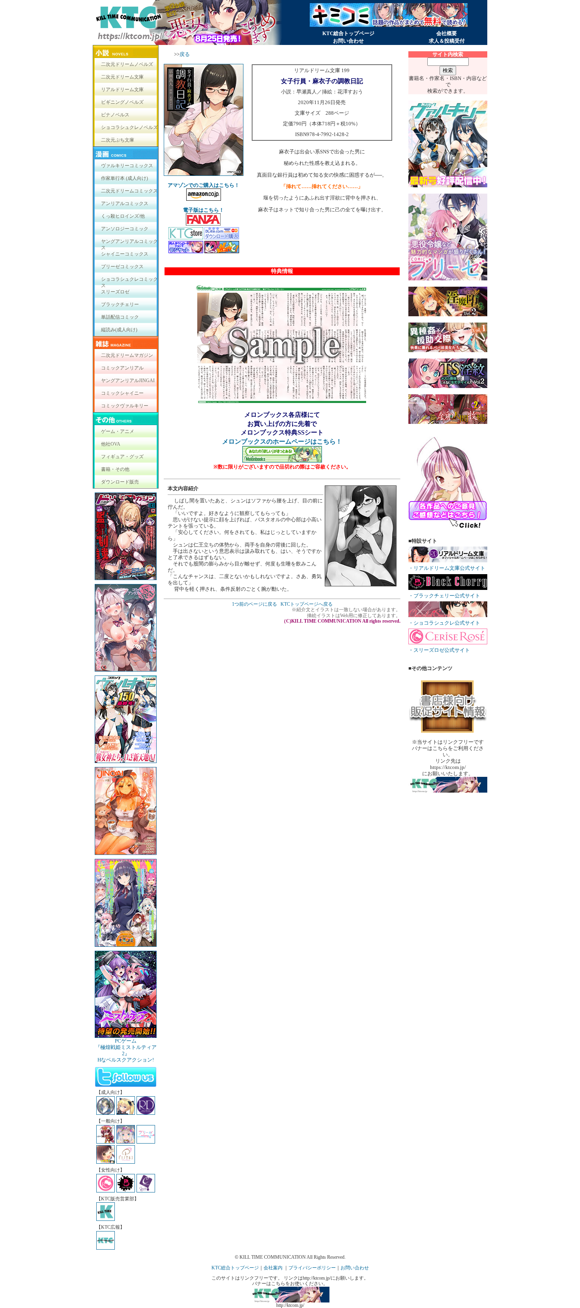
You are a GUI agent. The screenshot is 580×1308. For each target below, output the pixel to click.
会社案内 (273, 1268)
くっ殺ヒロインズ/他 (123, 216)
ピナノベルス (115, 115)
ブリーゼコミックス (122, 266)
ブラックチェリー (120, 304)
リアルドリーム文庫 (122, 89)
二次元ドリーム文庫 (122, 77)
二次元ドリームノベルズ (127, 64)
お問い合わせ (348, 41)
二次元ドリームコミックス (129, 191)
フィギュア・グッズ (122, 456)
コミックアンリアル (122, 368)
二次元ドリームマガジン (127, 355)
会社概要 (446, 33)
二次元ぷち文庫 (117, 140)
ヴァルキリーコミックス (127, 165)
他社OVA (110, 444)
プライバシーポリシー (312, 1268)
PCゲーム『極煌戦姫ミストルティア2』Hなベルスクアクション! (126, 1050)
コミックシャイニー (122, 393)
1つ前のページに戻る (254, 604)
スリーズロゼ (115, 292)
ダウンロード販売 (120, 482)
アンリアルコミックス (124, 203)
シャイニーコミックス (124, 254)
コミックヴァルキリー (124, 406)
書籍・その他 (115, 469)
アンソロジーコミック (124, 228)
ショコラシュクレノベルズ (129, 127)
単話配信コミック (120, 317)
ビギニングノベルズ (122, 102)
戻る (185, 54)
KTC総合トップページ (348, 33)
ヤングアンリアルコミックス (129, 243)
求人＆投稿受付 (447, 41)
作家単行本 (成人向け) (124, 178)
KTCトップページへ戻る (307, 604)
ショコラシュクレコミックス (129, 280)
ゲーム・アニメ (117, 431)
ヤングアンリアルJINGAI (128, 380)
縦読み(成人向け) (119, 329)
